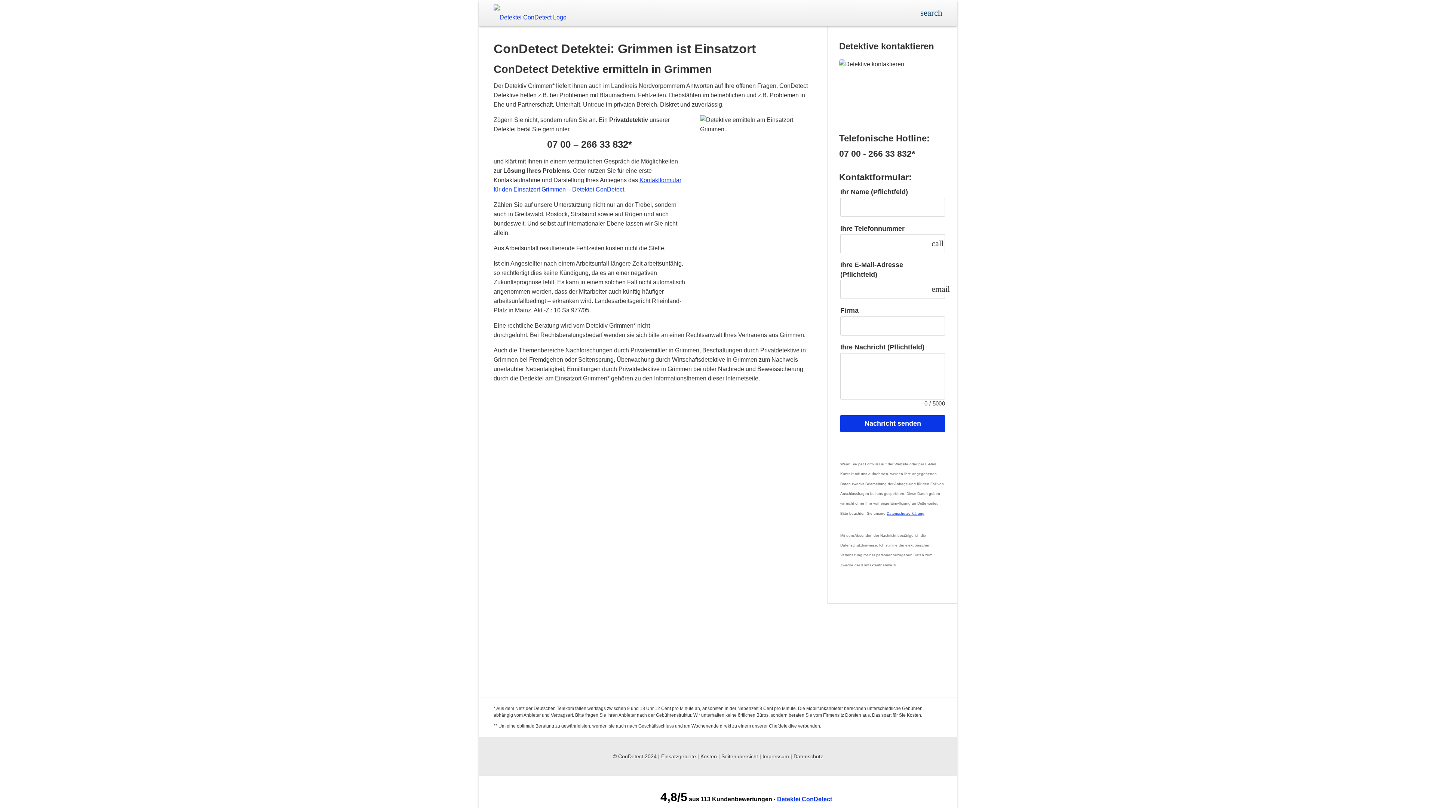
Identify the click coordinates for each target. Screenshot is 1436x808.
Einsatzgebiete (678, 756)
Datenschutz (808, 756)
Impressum (776, 756)
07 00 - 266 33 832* (877, 154)
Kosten (708, 756)
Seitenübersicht (739, 756)
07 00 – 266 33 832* (589, 144)
